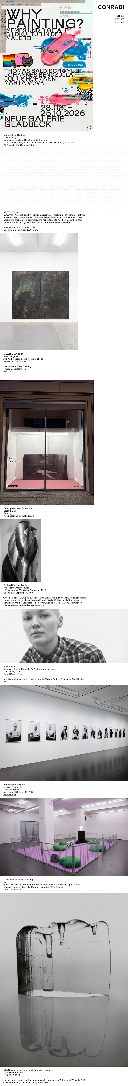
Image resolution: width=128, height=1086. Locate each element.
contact (119, 22)
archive (119, 19)
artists (120, 15)
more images (9, 794)
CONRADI (111, 7)
